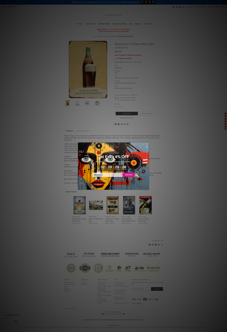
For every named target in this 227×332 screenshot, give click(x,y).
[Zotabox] (148, 188)
